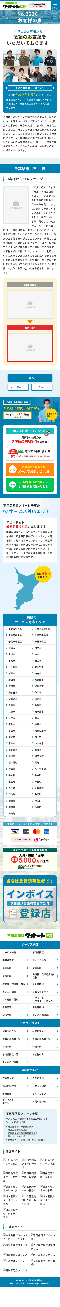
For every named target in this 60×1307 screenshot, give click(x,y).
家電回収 (7, 975)
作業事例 (37, 1046)
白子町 (11, 787)
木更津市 (39, 679)
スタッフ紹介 (39, 1085)
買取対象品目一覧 (41, 1038)
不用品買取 (8, 960)
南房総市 (13, 749)
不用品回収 (38, 952)
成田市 (11, 686)
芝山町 (11, 794)
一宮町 (38, 781)
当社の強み (38, 1077)
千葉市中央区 (15, 628)
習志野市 (39, 666)
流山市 (38, 660)
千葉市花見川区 (42, 628)
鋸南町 (11, 807)
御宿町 (11, 800)
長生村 (11, 775)
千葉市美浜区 (41, 634)
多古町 (38, 775)
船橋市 (11, 647)
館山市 (38, 737)
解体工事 (7, 1015)
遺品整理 (7, 1007)
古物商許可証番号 (16, 1139)
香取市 (38, 705)
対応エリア (8, 1077)
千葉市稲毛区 (15, 634)
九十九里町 (40, 768)
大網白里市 (40, 730)
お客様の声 (38, 1054)
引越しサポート (40, 991)
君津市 (11, 705)
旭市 (37, 717)
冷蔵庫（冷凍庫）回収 (13, 983)
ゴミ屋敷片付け (10, 999)
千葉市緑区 (40, 641)
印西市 (38, 692)
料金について (39, 1030)
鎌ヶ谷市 (13, 692)
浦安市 (11, 673)
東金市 (11, 724)
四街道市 (13, 698)
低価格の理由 (9, 1085)
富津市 (11, 743)
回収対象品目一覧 (11, 1038)
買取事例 (7, 1046)
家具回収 (37, 968)
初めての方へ (9, 1030)
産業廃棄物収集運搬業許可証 (22, 1133)
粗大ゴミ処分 (39, 960)
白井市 (11, 717)
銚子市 (38, 724)
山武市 (11, 737)
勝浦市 (11, 768)
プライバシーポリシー (9, 1101)
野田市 (11, 679)
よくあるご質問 (10, 1062)
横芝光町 (39, 756)
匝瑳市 (38, 749)
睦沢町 (38, 800)
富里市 (11, 730)
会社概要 (7, 1093)
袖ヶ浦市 (39, 711)
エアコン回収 (9, 991)
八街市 (11, 711)
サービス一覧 (9, 952)
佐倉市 (38, 673)
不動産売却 (38, 1007)
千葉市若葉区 (15, 641)
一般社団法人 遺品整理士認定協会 (21, 1128)
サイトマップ (39, 1093)
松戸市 (38, 647)
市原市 (11, 660)
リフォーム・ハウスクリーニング (42, 999)
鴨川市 (11, 756)
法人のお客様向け (41, 1015)
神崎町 (11, 813)
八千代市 (13, 666)
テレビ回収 (38, 983)
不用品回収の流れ (11, 1054)
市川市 (11, 654)
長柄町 (38, 807)
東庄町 (11, 781)
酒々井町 (13, 762)
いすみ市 (39, 743)
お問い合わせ (39, 1101)
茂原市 (38, 698)
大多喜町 (39, 787)
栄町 (37, 762)
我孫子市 (39, 686)
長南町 (38, 794)
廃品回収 (7, 968)
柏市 (37, 654)
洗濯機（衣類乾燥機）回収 (43, 976)
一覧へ (30, 378)
